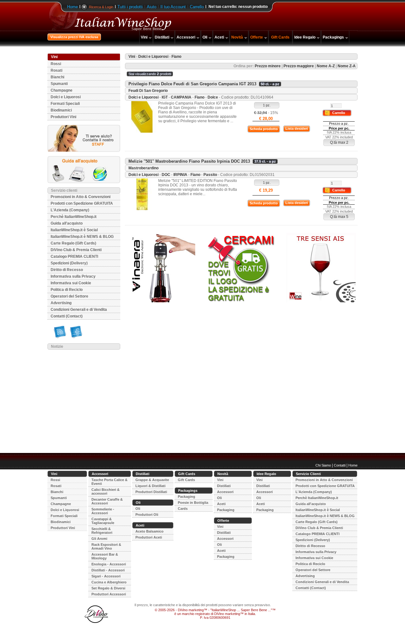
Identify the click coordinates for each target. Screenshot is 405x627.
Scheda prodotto (264, 129)
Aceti (219, 37)
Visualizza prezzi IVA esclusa (74, 37)
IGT (165, 97)
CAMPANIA (181, 97)
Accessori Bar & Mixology (104, 556)
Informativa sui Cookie (71, 283)
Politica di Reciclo (67, 289)
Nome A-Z (326, 66)
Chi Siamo (323, 465)
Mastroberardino (143, 168)
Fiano (199, 97)
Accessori (186, 37)
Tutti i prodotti (130, 6)
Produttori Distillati (151, 492)
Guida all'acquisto (67, 223)
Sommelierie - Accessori (102, 511)
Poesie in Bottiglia (193, 502)
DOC (166, 174)
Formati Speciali (65, 103)
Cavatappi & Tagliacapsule (102, 521)
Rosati (56, 70)
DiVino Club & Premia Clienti (76, 250)
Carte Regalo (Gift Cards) (73, 243)
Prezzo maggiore (299, 66)
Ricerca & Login (101, 7)
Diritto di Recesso (67, 270)
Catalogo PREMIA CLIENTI (74, 256)
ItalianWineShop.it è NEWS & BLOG (82, 236)
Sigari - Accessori (106, 576)
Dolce (213, 97)
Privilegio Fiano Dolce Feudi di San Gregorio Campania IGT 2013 (192, 83)
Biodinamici (61, 110)
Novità (237, 37)
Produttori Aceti (148, 537)
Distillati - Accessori (108, 570)
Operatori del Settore (69, 296)
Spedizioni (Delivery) (69, 263)
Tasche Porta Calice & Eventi (109, 481)
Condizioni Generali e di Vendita (79, 309)
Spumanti (59, 83)
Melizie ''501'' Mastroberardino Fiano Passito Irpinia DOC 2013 (189, 161)
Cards (183, 508)
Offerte (256, 37)
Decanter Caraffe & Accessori (107, 501)
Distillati (162, 37)
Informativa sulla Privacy (73, 276)
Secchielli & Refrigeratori (101, 530)
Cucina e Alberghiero (109, 582)
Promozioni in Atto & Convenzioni (80, 197)
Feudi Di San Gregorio (148, 90)
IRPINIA (180, 174)
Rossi (56, 64)
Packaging (186, 496)
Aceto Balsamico (149, 531)
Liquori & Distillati (150, 486)
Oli (204, 37)
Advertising (61, 303)
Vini (144, 37)
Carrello (197, 6)
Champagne (61, 90)
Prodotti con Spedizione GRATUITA (82, 203)
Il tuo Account (173, 6)
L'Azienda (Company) (70, 210)
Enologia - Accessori (108, 564)
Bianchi (57, 77)
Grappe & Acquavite (152, 480)
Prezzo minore (268, 66)
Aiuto (151, 6)
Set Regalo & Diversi (108, 588)
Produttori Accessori (108, 594)
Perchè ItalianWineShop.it (74, 216)
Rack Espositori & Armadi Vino (106, 546)
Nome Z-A (347, 66)
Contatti (340, 465)
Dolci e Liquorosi (66, 97)
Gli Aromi (99, 538)
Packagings (333, 37)
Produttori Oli (146, 514)
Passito (210, 174)
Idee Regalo (304, 37)
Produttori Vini (63, 117)
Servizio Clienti (308, 474)
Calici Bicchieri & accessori (105, 491)
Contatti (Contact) (67, 316)
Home (72, 6)
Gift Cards (280, 37)
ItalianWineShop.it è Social (74, 230)
